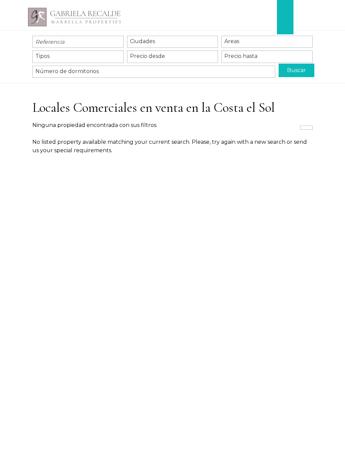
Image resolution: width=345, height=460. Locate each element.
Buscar (296, 70)
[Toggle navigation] (305, 17)
